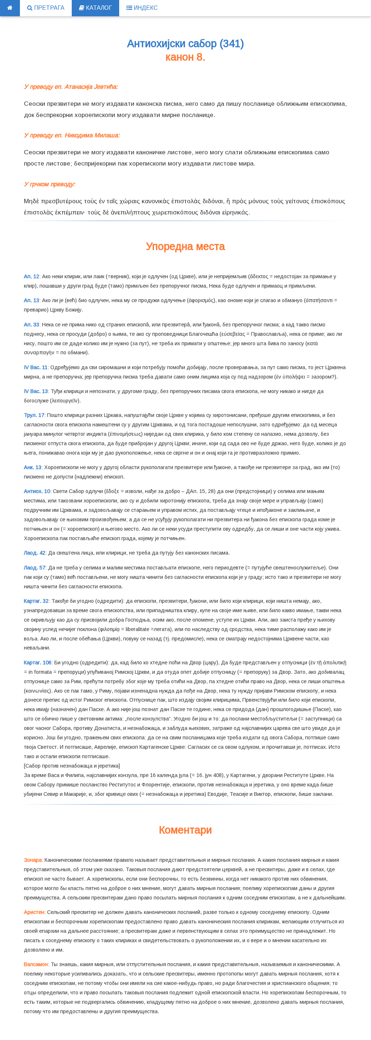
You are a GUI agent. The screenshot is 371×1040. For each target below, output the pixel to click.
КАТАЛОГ (98, 8)
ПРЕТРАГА (48, 8)
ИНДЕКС (145, 8)
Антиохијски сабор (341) (185, 43)
